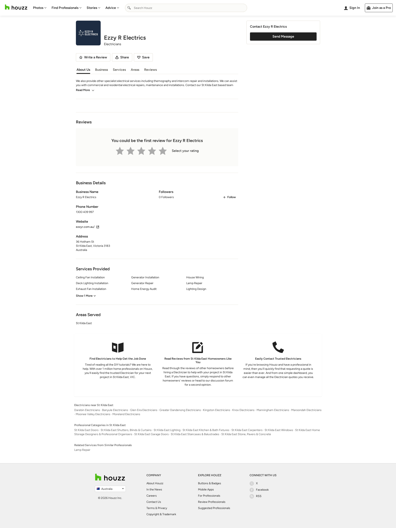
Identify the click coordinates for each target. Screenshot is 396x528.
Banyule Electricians (115, 410)
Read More (83, 90)
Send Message (283, 36)
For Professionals (209, 495)
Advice (110, 8)
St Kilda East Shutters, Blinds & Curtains (126, 430)
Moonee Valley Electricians (93, 414)
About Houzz (154, 483)
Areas (135, 70)
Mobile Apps (206, 489)
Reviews (150, 70)
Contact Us (153, 502)
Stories (92, 8)
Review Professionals (211, 502)
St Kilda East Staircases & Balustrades (195, 434)
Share (124, 57)
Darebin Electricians (87, 410)
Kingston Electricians (216, 410)
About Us (83, 70)
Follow (231, 197)
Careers (151, 495)
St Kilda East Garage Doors (151, 434)
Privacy (162, 508)
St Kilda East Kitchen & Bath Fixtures (206, 430)
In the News (154, 489)
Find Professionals (65, 8)
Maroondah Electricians (306, 410)
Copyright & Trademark (161, 514)
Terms (150, 508)
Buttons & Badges (209, 483)
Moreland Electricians (126, 414)
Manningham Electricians (273, 410)
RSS (259, 496)
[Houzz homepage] (16, 7)
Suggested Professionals (214, 508)
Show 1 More (84, 296)
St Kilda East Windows (279, 430)
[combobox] (186, 8)
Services (119, 70)
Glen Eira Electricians (143, 410)
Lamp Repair (82, 450)
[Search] (129, 8)
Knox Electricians (243, 410)
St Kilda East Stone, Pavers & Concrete (246, 434)
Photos (38, 8)
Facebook (262, 489)
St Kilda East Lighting (167, 430)
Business (101, 70)
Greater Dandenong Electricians (180, 410)
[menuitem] (40, 8)
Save (146, 57)
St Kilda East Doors (86, 430)
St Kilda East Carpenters (247, 430)
